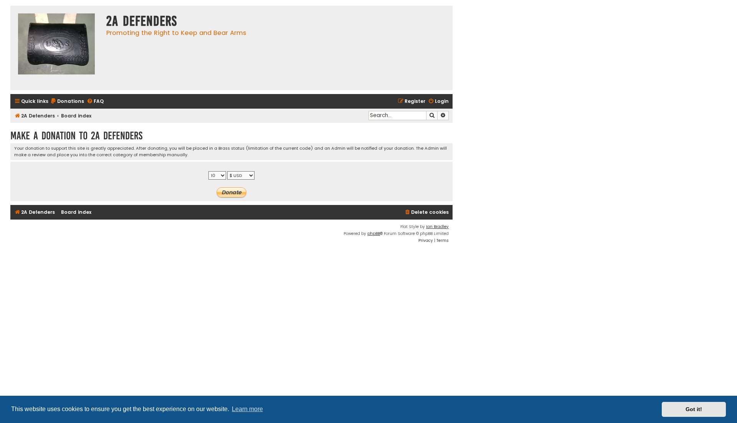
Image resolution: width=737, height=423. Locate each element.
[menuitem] (67, 101)
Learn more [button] (247, 409)
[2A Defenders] (56, 48)
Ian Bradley (437, 227)
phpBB (373, 233)
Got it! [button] (694, 409)
